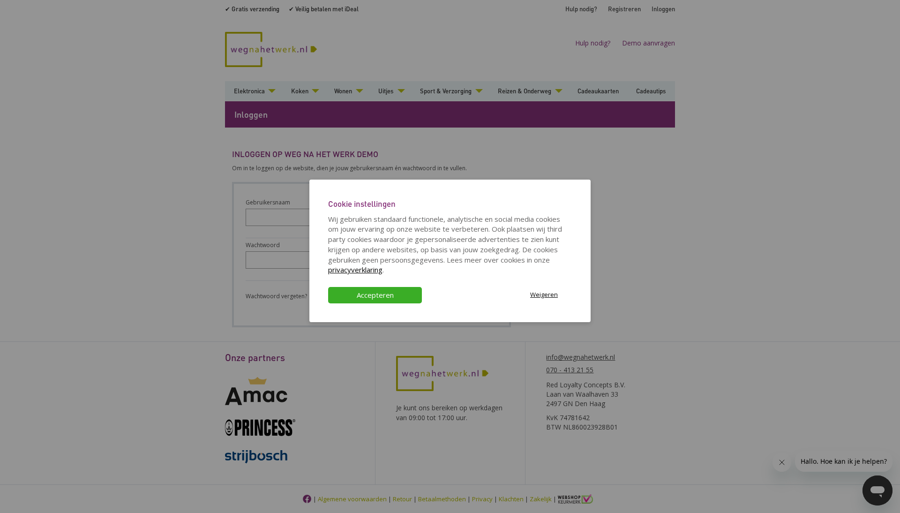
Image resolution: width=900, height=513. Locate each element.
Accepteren (375, 295)
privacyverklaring (355, 269)
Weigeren (544, 294)
